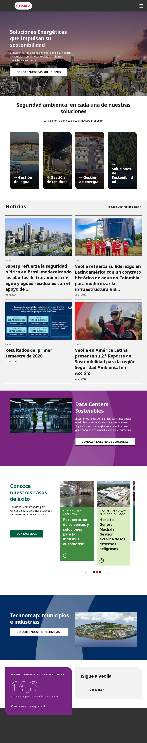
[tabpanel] (77, 520)
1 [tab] (94, 572)
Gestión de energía (89, 160)
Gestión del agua (24, 160)
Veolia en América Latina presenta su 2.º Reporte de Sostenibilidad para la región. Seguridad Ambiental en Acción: (106, 361)
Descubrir (77, 520)
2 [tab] (97, 572)
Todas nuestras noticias (123, 206)
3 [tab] (100, 572)
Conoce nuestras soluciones (38, 72)
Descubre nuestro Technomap (38, 632)
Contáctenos (26, 533)
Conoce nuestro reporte (26, 706)
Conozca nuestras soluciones (105, 441)
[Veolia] (23, 6)
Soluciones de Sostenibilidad (122, 160)
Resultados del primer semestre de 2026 (28, 353)
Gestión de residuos (57, 160)
